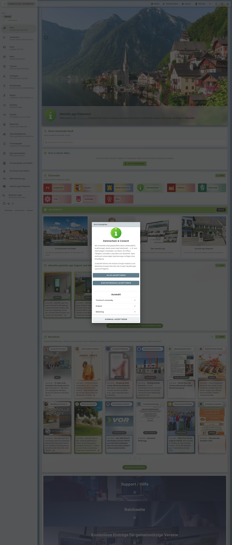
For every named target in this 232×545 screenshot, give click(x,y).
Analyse (99, 306)
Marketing (100, 312)
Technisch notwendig (104, 300)
